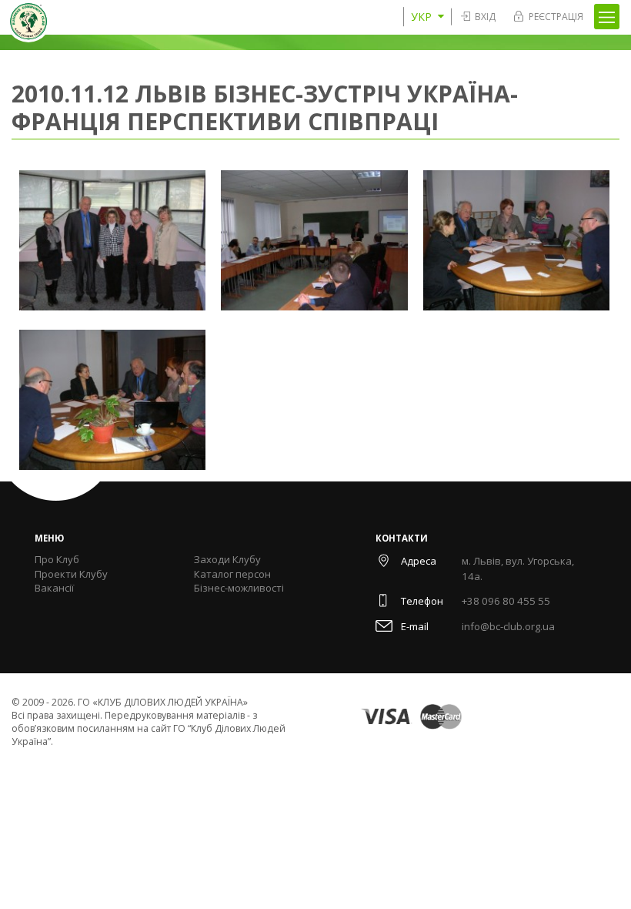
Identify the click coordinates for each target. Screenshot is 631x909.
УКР (421, 16)
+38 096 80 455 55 (506, 601)
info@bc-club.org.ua (508, 626)
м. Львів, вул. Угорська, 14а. (518, 568)
